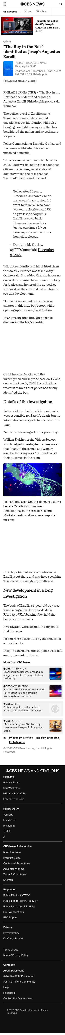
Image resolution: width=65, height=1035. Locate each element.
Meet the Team (12, 852)
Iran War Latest (11, 788)
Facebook (9, 820)
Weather (41, 11)
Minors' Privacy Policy (15, 955)
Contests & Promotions (16, 863)
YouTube (8, 814)
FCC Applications (13, 912)
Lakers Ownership (13, 799)
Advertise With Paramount (18, 976)
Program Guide (12, 858)
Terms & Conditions (14, 874)
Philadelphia (10, 11)
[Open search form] (60, 3)
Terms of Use (10, 949)
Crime (7, 41)
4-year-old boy (42, 606)
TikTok (7, 831)
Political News (11, 782)
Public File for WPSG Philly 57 (20, 901)
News (28, 11)
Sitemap (8, 880)
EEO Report (10, 917)
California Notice (13, 938)
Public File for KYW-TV (16, 895)
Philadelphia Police (21, 737)
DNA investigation (15, 318)
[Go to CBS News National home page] (32, 4)
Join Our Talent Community (19, 981)
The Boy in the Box (47, 737)
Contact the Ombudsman (17, 998)
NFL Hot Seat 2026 (14, 793)
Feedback (9, 993)
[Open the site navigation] (11, 3)
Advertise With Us (13, 869)
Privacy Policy (11, 933)
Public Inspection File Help (18, 906)
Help (6, 987)
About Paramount (13, 970)
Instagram (9, 825)
